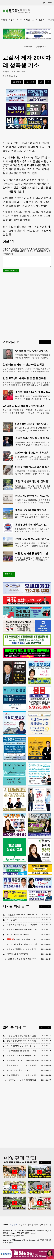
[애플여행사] (40, 869)
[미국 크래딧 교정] (27, 123)
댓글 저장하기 (11, 270)
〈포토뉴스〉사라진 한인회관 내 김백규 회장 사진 (24, 1080)
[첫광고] (27, 34)
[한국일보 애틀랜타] (16, 11)
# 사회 (19, 20)
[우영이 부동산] (27, 617)
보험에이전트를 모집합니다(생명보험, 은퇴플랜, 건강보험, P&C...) (23, 924)
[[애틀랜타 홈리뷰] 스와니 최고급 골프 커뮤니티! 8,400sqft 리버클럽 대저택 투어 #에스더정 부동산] (14, 1203)
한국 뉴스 (43, 1224)
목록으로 (9, 574)
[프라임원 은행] (14, 697)
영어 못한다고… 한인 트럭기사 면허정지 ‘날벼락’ (23, 1075)
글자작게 (17, 82)
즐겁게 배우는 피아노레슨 (18, 934)
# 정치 (4, 20)
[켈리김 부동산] (39, 672)
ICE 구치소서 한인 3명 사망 (19, 1070)
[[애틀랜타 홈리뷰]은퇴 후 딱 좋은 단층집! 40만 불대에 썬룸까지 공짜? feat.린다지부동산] (39, 1187)
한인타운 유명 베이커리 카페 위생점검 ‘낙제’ (23, 1041)
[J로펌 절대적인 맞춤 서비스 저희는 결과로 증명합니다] (14, 799)
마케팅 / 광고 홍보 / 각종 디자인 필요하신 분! (23, 944)
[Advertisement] (27, 306)
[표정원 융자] (27, 109)
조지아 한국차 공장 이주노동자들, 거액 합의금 (23, 1045)
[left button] (42, 342)
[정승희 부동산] (39, 824)
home (26, 47)
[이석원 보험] (27, 604)
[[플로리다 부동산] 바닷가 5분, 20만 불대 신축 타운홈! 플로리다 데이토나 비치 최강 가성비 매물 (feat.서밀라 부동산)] (14, 1187)
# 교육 (51, 20)
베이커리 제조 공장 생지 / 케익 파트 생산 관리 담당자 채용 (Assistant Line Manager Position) (23, 929)
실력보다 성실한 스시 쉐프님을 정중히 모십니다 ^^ (23, 949)
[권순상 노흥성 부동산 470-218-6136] (27, 95)
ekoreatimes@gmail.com (14, 1235)
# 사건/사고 (29, 20)
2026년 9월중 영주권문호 (18, 954)
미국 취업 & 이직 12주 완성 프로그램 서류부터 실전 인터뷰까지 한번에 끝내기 (24, 959)
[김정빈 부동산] (40, 882)
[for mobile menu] (48, 11)
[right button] (48, 342)
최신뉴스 (13, 1224)
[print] (41, 81)
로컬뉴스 (22, 1224)
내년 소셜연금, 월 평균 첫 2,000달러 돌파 (23, 1050)
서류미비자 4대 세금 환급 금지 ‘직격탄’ (23, 1055)
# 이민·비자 (41, 20)
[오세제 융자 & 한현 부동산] (27, 594)
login (50, 3)
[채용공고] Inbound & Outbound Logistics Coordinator (23, 915)
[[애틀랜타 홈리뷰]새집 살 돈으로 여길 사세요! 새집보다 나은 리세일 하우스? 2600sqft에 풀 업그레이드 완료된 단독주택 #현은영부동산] (14, 1171)
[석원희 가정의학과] (15, 869)
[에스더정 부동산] (39, 799)
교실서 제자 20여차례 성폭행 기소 (42, 47)
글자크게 (30, 82)
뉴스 (31, 47)
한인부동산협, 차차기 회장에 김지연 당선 (23, 1065)
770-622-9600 (23, 1233)
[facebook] (48, 81)
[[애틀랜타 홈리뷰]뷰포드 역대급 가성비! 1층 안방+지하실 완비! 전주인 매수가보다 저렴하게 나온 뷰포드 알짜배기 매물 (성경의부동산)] (39, 1171)
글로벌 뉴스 (33, 1224)
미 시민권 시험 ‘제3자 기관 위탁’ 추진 (23, 1060)
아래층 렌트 (12, 919)
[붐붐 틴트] (39, 697)
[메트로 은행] (39, 723)
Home (5, 1225)
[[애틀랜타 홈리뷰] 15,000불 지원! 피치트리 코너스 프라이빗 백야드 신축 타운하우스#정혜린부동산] (39, 1203)
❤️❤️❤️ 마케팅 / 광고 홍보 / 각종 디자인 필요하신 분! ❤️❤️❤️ (23, 939)
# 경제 (12, 20)
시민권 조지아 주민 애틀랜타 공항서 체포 (23, 1036)
